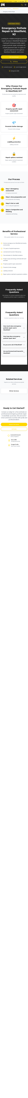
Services (9, 8)
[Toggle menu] (25, 4)
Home (3, 8)
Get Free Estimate (14, 57)
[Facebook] (25, 1)
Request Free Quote (14, 424)
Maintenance (16, 8)
